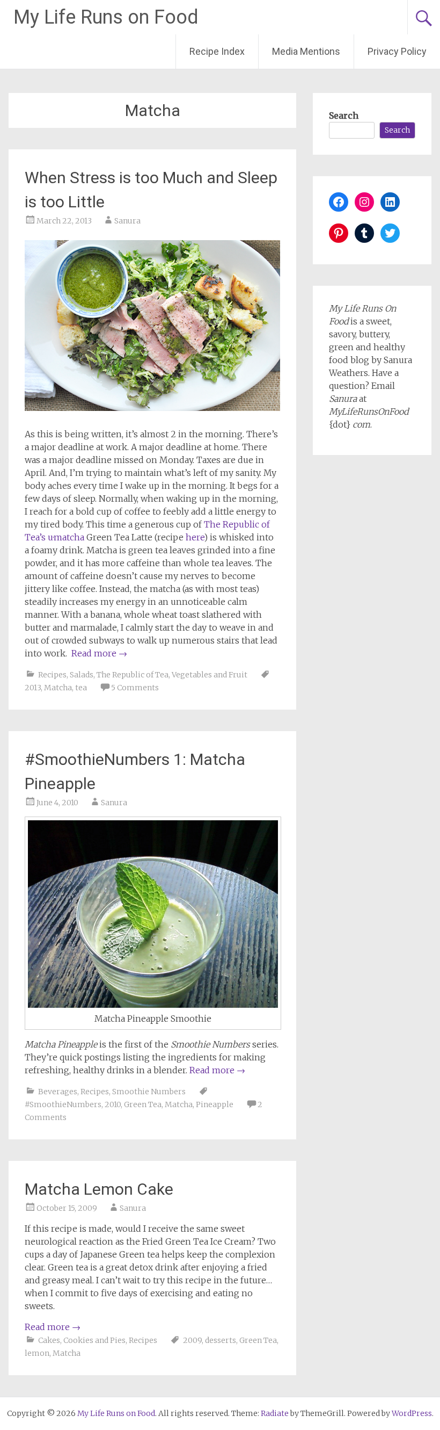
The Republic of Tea (132, 675)
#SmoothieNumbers (63, 1104)
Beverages (57, 1091)
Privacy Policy (397, 51)
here (195, 537)
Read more (99, 653)
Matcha (58, 687)
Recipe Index (217, 51)
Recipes (52, 675)
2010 (113, 1104)
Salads (81, 675)
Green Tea (143, 1104)
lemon (37, 1353)
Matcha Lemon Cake (99, 1189)
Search (343, 115)
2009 (192, 1340)
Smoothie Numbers (149, 1091)
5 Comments (135, 687)
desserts (220, 1340)
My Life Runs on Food (106, 17)
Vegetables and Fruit (209, 675)
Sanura (127, 221)
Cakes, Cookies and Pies (82, 1340)
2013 (33, 687)
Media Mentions (306, 51)
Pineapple (214, 1104)
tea (81, 687)
